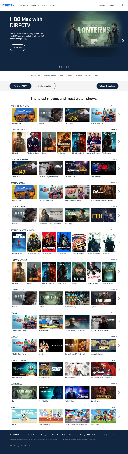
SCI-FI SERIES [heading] (16, 384)
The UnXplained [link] (44, 401)
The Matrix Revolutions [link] (95, 253)
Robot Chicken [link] (70, 377)
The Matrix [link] (106, 253)
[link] (24, 115)
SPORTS (44, 5)
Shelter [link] (74, 283)
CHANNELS (34, 5)
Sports (61, 76)
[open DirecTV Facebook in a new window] (14, 445)
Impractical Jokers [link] (97, 354)
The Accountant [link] (92, 283)
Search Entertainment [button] (108, 86)
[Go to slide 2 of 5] (61, 67)
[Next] (123, 41)
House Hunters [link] (17, 123)
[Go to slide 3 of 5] (64, 67)
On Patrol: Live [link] (70, 177)
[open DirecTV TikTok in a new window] (29, 445)
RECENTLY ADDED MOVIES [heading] (22, 230)
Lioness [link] (41, 123)
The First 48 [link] (69, 123)
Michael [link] (15, 153)
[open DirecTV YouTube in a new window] (25, 445)
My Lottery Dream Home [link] (73, 200)
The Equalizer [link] (107, 153)
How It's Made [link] (43, 330)
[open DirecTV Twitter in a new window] (18, 445)
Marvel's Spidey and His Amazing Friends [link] (79, 424)
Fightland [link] (94, 307)
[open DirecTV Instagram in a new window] (21, 445)
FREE (96, 76)
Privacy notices (73, 435)
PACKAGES (24, 5)
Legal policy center (33, 435)
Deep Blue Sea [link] (17, 253)
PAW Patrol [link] (95, 424)
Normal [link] (44, 153)
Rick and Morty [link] (17, 377)
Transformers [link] (61, 253)
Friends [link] (41, 354)
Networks (88, 76)
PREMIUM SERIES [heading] (18, 289)
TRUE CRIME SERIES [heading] (19, 159)
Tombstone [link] (61, 153)
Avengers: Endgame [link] (94, 153)
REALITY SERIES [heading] (17, 183)
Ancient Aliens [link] (69, 401)
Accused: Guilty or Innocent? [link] (48, 177)
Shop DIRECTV (22, 86)
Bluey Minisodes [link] (44, 424)
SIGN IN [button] (111, 5)
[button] (123, 5)
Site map (82, 435)
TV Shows (78, 76)
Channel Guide (35, 76)
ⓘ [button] (26, 38)
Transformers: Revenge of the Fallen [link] (54, 253)
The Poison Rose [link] (33, 153)
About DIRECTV (14, 435)
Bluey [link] (14, 424)
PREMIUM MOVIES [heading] (19, 260)
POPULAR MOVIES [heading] (19, 129)
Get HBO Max (17, 48)
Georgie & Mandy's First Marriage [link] (76, 354)
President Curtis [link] (44, 377)
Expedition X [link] (95, 401)
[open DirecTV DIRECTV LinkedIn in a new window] (11, 445)
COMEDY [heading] (14, 336)
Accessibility (102, 435)
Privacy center (45, 435)
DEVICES (53, 5)
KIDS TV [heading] (14, 407)
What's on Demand (49, 76)
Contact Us (111, 435)
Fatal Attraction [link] (96, 177)
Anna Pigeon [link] (69, 224)
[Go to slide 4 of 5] (66, 67)
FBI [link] (92, 224)
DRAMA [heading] (14, 313)
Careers (23, 435)
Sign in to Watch (45, 86)
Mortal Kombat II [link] (78, 153)
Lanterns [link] (41, 307)
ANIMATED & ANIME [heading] (19, 360)
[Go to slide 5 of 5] (68, 67)
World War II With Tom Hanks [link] (74, 330)
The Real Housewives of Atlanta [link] (102, 200)
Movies (69, 76)
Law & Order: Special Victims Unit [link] (50, 224)
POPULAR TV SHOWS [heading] (20, 106)
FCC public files (91, 435)
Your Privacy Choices (60, 435)
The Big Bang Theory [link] (98, 123)
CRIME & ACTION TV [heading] (19, 206)
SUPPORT (102, 5)
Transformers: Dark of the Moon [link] (38, 253)
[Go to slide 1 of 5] (59, 67)
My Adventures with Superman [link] (101, 377)
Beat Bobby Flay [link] (70, 307)
